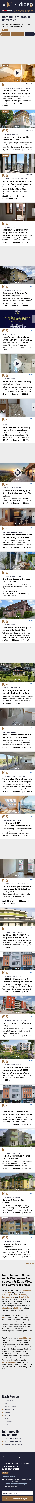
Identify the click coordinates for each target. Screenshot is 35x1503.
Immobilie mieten (26, 1338)
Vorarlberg (8, 1422)
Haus (15, 1295)
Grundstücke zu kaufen (13, 1444)
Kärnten (7, 1403)
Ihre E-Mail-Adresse (7, 1489)
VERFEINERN (30, 34)
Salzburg (7, 1412)
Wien (6, 1425)
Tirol (6, 1419)
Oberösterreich (10, 1409)
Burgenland (8, 1400)
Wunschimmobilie (9, 1362)
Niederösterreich (10, 1406)
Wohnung (6, 1295)
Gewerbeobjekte (8, 1297)
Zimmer (23, 1295)
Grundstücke (24, 1297)
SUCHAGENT (6, 34)
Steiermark (8, 1415)
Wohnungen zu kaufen (12, 1441)
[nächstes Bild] (33, 73)
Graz (9, 1308)
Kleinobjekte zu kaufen (12, 1438)
